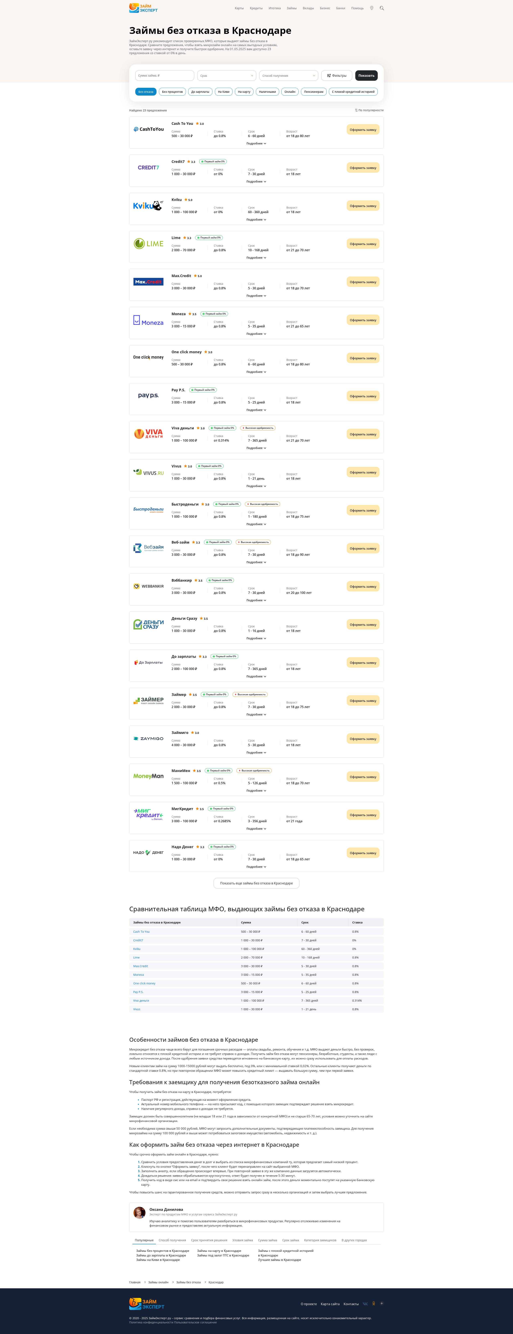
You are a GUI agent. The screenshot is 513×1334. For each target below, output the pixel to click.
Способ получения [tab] (172, 1240)
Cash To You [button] (141, 931)
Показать (366, 75)
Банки (340, 8)
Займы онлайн (158, 1282)
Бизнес (325, 8)
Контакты (351, 1304)
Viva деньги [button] (141, 1000)
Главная (134, 1282)
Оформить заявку (363, 130)
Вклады (308, 8)
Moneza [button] (138, 975)
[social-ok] (374, 1303)
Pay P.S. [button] (138, 992)
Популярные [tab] (144, 1240)
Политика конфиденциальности (151, 1322)
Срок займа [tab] (290, 1240)
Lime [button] (136, 957)
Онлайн (290, 92)
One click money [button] (144, 983)
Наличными (267, 92)
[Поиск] (382, 8)
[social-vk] (365, 1303)
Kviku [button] (136, 949)
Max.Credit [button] (140, 966)
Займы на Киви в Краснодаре (158, 1260)
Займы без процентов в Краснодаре (162, 1251)
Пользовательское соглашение (195, 1322)
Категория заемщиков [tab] (320, 1240)
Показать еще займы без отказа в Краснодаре (256, 883)
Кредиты (256, 8)
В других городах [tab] (354, 1240)
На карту (244, 92)
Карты (239, 8)
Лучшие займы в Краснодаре (279, 1260)
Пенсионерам (313, 92)
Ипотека (275, 8)
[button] (256, 143)
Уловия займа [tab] (242, 1240)
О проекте (309, 1304)
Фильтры (339, 75)
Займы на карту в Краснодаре (219, 1251)
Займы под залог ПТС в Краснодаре (223, 1255)
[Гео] (372, 8)
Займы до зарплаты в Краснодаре (161, 1255)
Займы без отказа (188, 1282)
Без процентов (172, 92)
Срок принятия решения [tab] (209, 1240)
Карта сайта (330, 1304)
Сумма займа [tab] (267, 1240)
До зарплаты (200, 92)
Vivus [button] (136, 1009)
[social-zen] (382, 1303)
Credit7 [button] (138, 940)
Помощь (357, 8)
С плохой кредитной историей (353, 92)
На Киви (223, 92)
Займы (292, 8)
